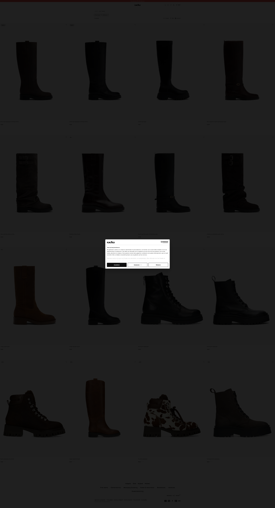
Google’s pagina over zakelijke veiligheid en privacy (140, 260)
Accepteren (117, 264)
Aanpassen (137, 264)
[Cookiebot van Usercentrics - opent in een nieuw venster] (162, 242)
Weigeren (158, 264)
